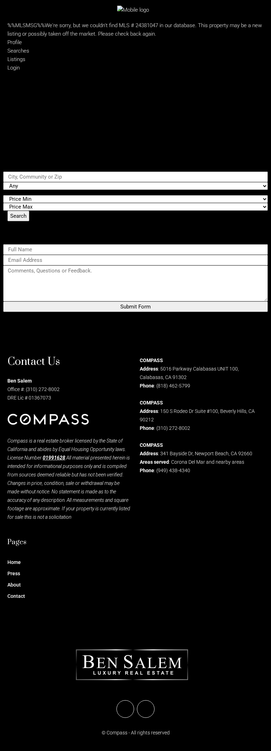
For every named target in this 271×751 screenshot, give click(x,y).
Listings (16, 59)
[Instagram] (146, 709)
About (14, 585)
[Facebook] (125, 709)
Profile (14, 42)
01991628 (54, 458)
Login (13, 68)
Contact (16, 596)
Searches (18, 51)
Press (13, 573)
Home (14, 562)
